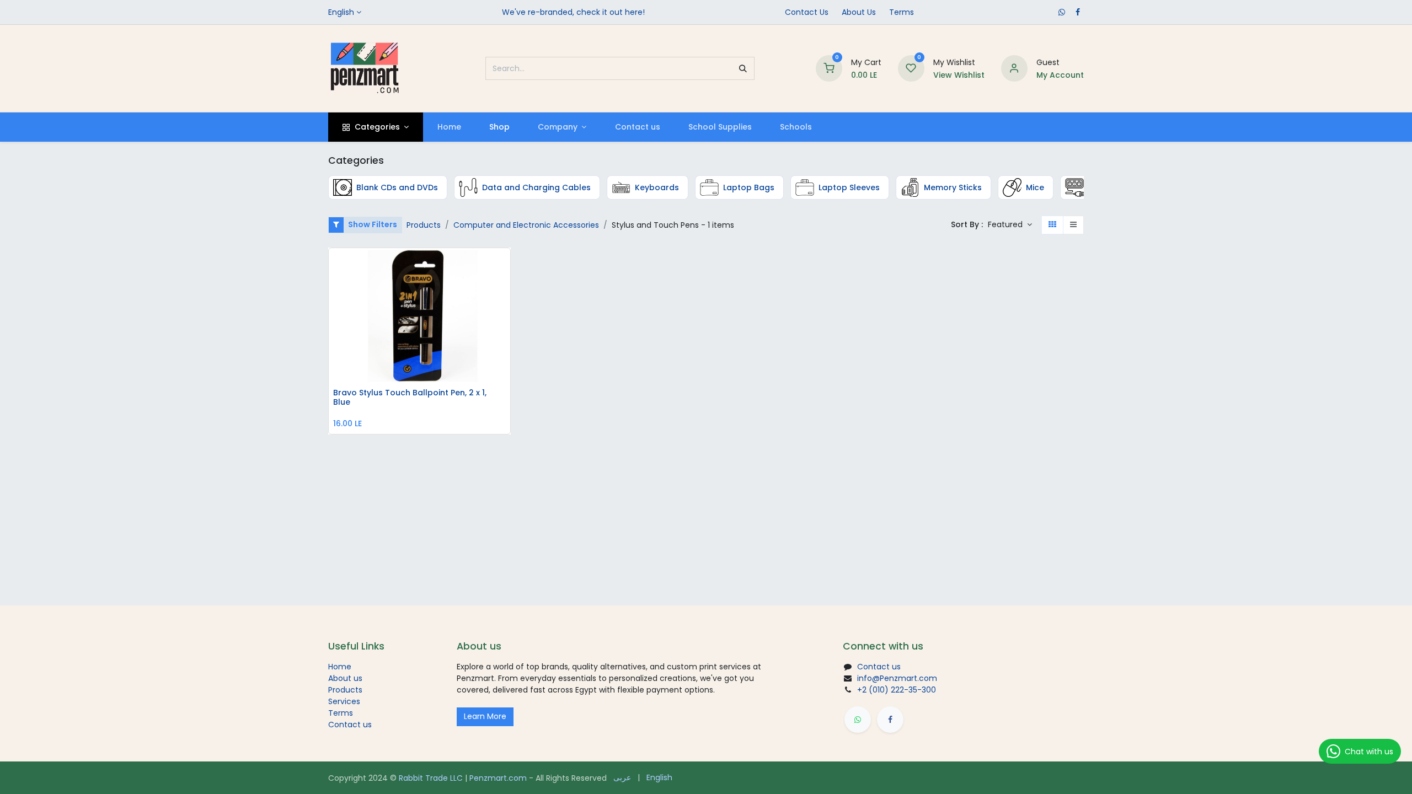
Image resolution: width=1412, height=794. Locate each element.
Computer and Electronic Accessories (526, 224)
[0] (829, 67)
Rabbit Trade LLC (431, 778)
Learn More (485, 716)
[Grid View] (1052, 225)
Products (424, 224)
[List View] (1073, 225)
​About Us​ (859, 12)
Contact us (350, 724)
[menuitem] (449, 127)
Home (339, 666)
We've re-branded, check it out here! (573, 12)
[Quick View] (505, 265)
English (341, 12)
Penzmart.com (498, 778)
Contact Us (806, 12)
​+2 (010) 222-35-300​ (896, 689)
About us (345, 678)
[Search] (743, 68)
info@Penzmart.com (897, 678)
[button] (1010, 225)
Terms (901, 12)
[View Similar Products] (505, 339)
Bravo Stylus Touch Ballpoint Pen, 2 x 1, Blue (409, 397)
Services (344, 701)
